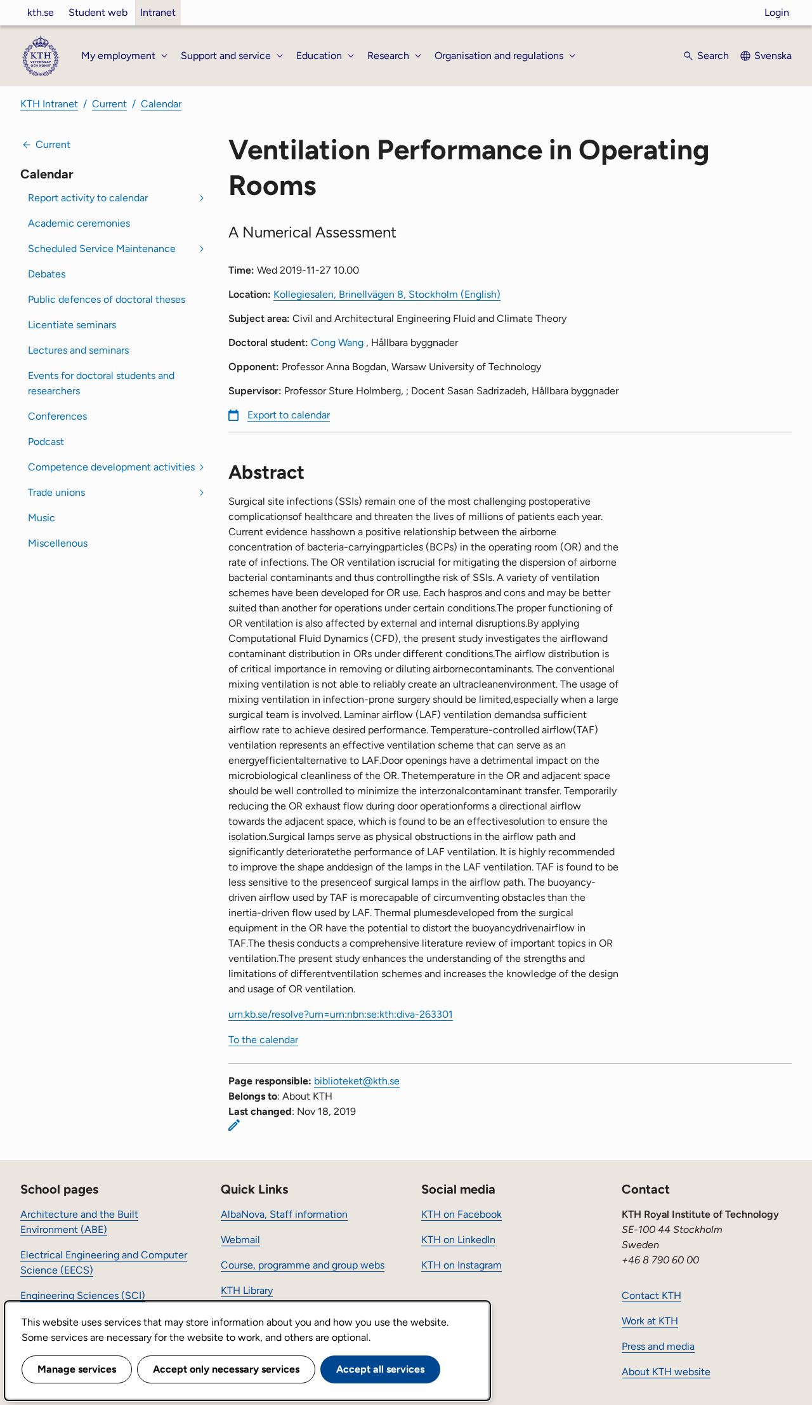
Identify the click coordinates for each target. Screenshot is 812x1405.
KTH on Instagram (461, 1265)
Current (109, 104)
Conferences (57, 416)
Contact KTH (651, 1295)
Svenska (773, 56)
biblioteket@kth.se (357, 1081)
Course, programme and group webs (302, 1265)
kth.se (40, 12)
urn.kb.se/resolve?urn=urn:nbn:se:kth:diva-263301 (340, 1014)
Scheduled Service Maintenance (102, 249)
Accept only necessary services (226, 1369)
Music (41, 518)
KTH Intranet (49, 104)
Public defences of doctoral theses (106, 299)
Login (776, 12)
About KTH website (666, 1372)
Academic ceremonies (79, 223)
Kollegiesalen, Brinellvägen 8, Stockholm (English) (387, 294)
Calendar (161, 104)
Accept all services (380, 1369)
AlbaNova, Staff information (284, 1214)
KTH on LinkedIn (458, 1240)
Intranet (158, 12)
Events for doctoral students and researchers (101, 383)
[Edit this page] (234, 1125)
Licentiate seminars (72, 325)
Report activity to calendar (88, 198)
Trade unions (56, 492)
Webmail (240, 1240)
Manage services (76, 1369)
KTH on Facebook (461, 1214)
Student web (98, 12)
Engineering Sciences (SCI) (82, 1295)
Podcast (46, 442)
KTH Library (247, 1290)
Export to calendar (288, 415)
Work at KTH (650, 1321)
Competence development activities (111, 467)
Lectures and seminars (78, 350)
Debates (46, 274)
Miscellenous (58, 543)
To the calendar (263, 1040)
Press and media (658, 1346)
